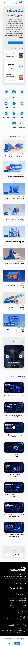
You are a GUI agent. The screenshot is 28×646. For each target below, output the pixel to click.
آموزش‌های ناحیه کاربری (21, 600)
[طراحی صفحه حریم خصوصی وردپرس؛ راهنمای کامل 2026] (14, 232)
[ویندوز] (6, 104)
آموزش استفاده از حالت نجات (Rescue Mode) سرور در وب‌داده (14, 455)
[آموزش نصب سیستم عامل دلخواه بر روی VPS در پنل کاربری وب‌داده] (14, 507)
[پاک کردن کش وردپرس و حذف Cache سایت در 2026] (14, 276)
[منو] (25, 2)
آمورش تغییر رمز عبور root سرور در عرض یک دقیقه (14, 495)
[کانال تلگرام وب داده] (20, 588)
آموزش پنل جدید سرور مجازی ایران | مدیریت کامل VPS (14, 436)
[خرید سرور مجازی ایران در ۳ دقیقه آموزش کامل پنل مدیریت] (14, 407)
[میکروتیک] (14, 104)
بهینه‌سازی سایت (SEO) (9, 258)
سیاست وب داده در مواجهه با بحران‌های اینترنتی (10, 76)
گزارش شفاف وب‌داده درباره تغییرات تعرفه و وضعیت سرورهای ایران (9, 54)
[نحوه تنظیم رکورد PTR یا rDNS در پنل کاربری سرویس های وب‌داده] (14, 527)
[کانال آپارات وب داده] (10, 588)
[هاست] (14, 114)
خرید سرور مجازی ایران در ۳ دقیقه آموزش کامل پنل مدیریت (14, 416)
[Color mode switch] (8, 2)
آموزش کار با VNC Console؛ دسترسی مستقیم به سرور (14, 396)
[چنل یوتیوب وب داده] (14, 588)
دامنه (24, 604)
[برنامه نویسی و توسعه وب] (21, 125)
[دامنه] (21, 114)
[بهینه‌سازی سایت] (14, 125)
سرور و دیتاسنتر (11, 598)
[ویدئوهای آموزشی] (21, 94)
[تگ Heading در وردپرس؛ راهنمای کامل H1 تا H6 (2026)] (14, 320)
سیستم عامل (11, 600)
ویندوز (13, 607)
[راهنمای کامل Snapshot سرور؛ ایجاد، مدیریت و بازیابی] (14, 467)
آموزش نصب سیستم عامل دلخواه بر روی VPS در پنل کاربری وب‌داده (14, 515)
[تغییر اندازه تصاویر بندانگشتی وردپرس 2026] (14, 189)
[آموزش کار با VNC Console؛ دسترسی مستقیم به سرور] (14, 387)
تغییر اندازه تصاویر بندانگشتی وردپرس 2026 (14, 198)
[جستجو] (4, 2)
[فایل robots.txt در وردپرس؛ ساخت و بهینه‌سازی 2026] (14, 254)
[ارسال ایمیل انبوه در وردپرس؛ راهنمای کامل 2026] (14, 210)
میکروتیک (12, 605)
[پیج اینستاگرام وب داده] (24, 588)
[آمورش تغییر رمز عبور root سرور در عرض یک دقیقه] (14, 487)
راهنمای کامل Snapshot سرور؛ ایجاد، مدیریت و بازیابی (14, 475)
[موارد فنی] (6, 94)
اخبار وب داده (23, 602)
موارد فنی (12, 604)
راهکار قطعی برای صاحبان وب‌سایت (10, 65)
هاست (6, 150)
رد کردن (10, 643)
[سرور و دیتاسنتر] (14, 94)
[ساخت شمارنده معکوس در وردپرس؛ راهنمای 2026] (14, 167)
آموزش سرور (23, 598)
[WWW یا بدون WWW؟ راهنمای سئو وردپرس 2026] (14, 298)
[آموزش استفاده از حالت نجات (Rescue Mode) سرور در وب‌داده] (14, 447)
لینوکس (12, 602)
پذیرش (17, 643)
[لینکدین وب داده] (17, 588)
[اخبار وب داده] (6, 114)
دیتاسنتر (24, 605)
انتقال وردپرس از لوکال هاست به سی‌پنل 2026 (14, 156)
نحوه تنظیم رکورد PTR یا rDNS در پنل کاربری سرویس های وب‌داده (14, 535)
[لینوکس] (21, 104)
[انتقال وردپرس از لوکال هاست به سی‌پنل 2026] (14, 146)
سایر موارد (24, 607)
